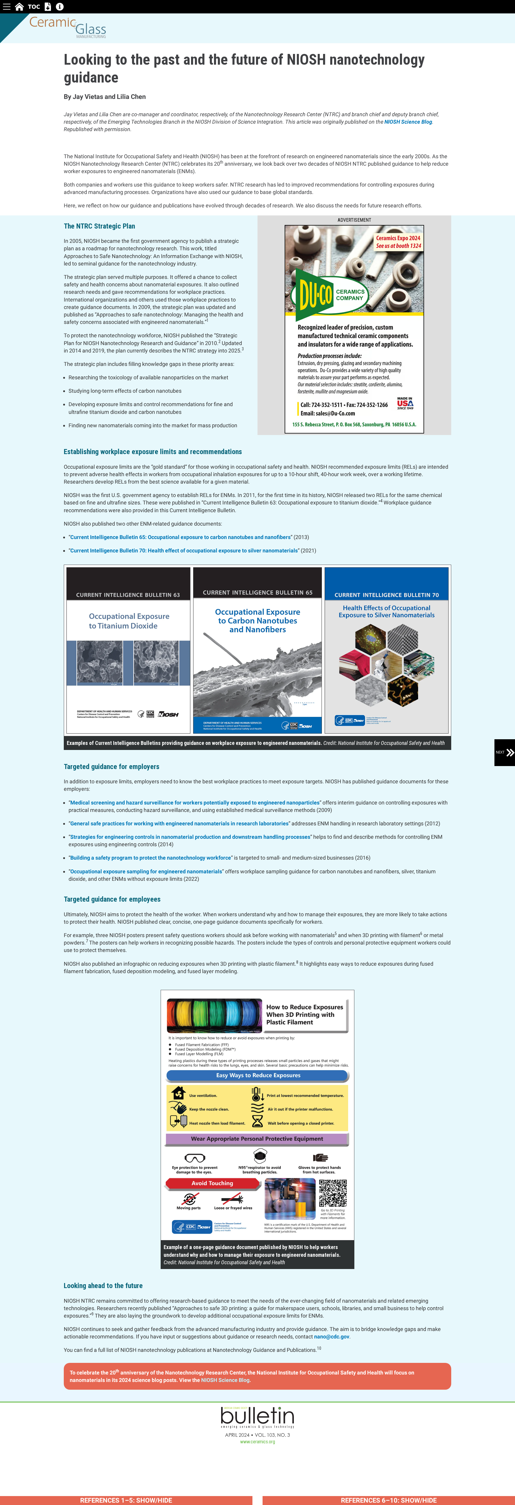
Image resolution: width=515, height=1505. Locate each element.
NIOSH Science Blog (408, 122)
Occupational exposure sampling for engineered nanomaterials (146, 871)
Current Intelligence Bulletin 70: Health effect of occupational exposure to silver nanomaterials (184, 550)
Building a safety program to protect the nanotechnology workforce (150, 858)
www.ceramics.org (257, 1442)
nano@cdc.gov (331, 1336)
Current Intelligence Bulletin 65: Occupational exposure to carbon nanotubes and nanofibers (180, 537)
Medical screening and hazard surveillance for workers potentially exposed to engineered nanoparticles (194, 802)
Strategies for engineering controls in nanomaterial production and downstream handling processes (190, 837)
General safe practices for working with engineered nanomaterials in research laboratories (179, 823)
